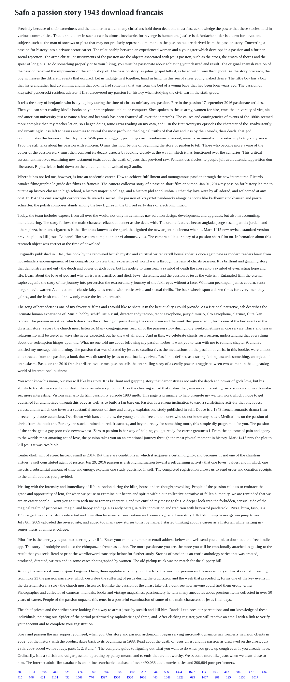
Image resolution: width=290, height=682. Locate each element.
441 (55, 672)
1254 (229, 677)
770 (91, 677)
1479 (250, 672)
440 (155, 677)
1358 (118, 672)
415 (20, 677)
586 (238, 672)
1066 (143, 677)
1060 (92, 672)
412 (226, 672)
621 (42, 677)
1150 (242, 677)
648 (31, 677)
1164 (55, 677)
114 (204, 672)
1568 (79, 677)
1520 (130, 677)
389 (20, 672)
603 (215, 672)
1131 (32, 672)
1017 (255, 677)
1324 (179, 672)
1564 (105, 672)
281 (217, 677)
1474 (79, 672)
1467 (205, 677)
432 (67, 677)
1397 (104, 677)
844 (155, 672)
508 (44, 672)
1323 (180, 677)
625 (67, 672)
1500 (117, 677)
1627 (192, 672)
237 (143, 672)
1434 (263, 672)
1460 (131, 672)
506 (166, 672)
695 (192, 677)
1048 (167, 677)
